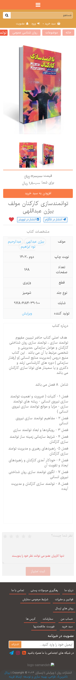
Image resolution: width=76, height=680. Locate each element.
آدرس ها (30, 619)
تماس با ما (17, 590)
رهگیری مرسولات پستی (44, 590)
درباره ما (68, 590)
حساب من (67, 619)
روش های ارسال (64, 608)
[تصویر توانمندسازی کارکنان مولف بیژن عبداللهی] (47, 155)
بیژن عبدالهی (35, 241)
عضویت (21, 23)
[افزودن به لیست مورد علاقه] (11, 220)
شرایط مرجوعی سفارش (35, 599)
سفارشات (48, 619)
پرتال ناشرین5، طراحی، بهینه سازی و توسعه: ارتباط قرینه (36, 675)
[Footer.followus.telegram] (11, 653)
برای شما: (47, 182)
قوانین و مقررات (64, 599)
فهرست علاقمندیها (43, 626)
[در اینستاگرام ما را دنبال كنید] (18, 653)
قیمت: (47, 175)
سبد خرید (50, 23)
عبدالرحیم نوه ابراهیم (21, 244)
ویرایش (27, 313)
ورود (34, 23)
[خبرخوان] (24, 653)
